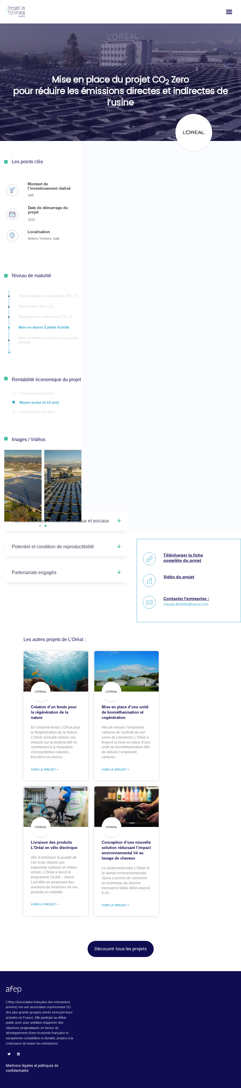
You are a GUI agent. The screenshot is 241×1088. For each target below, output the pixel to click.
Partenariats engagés (34, 572)
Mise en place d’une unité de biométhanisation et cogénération (125, 712)
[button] (40, 526)
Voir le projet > (44, 769)
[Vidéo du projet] (149, 580)
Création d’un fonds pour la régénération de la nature (54, 712)
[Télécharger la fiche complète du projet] (149, 558)
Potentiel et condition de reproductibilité (53, 546)
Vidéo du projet (178, 576)
